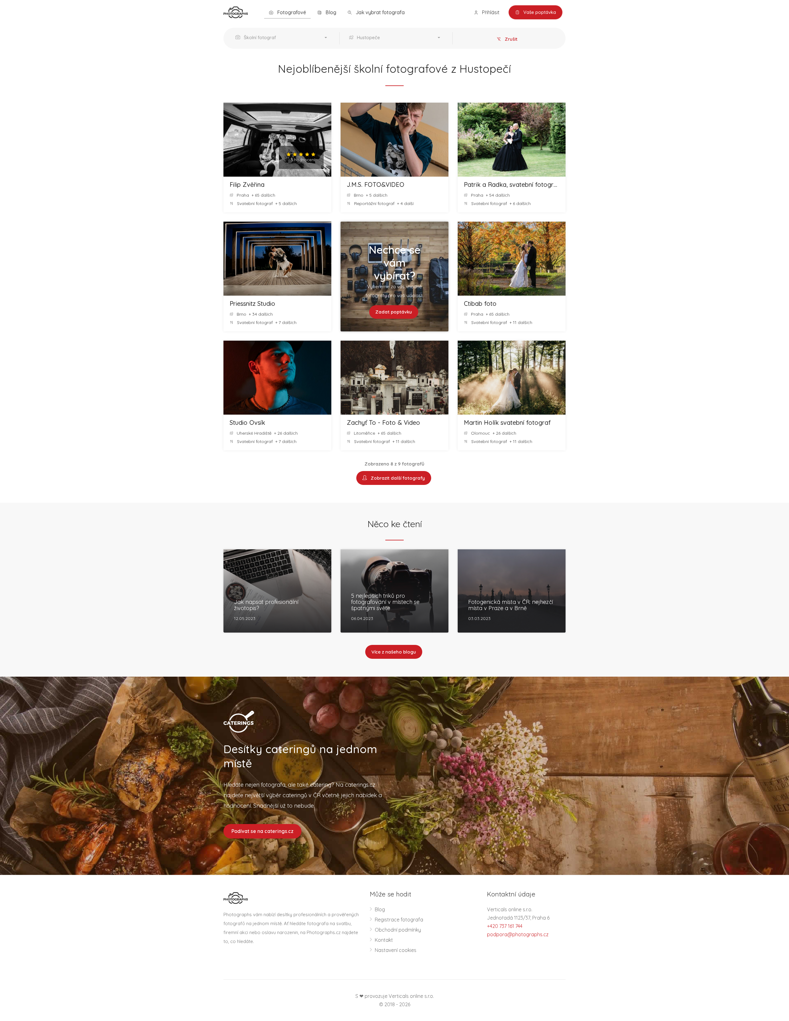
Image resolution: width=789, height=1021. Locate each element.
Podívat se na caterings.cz (262, 831)
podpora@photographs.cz (518, 934)
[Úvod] (235, 12)
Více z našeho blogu (393, 652)
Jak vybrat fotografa (379, 12)
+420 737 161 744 (504, 926)
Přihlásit (490, 12)
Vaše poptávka (539, 12)
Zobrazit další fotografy (396, 478)
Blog (330, 12)
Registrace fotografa (399, 919)
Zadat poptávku (393, 312)
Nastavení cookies (395, 950)
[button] (282, 38)
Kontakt (384, 940)
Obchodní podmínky (398, 930)
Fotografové (291, 12)
